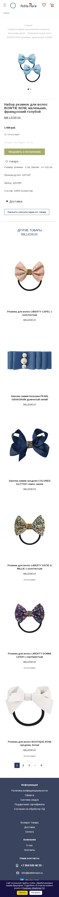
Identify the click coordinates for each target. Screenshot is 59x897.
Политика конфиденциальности (29, 790)
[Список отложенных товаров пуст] (46, 5)
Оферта (29, 795)
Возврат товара (29, 822)
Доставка (29, 827)
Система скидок (29, 799)
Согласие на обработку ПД (29, 808)
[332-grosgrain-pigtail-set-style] (29, 68)
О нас (29, 845)
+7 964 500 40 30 (31, 865)
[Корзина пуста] (53, 5)
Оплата (29, 831)
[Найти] (55, 12)
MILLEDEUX (12, 118)
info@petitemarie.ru (32, 872)
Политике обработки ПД (33, 888)
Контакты (29, 849)
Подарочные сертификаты (30, 804)
